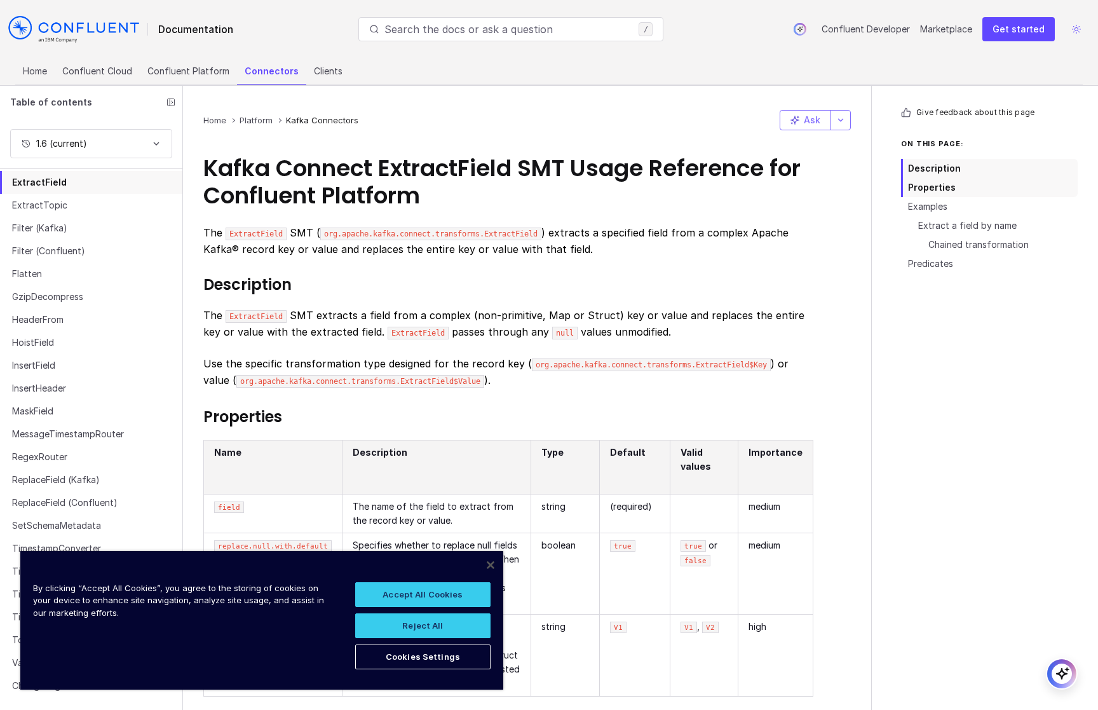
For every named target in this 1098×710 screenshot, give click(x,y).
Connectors (272, 70)
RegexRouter (39, 456)
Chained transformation (978, 244)
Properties (932, 187)
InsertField (33, 365)
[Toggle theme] (1076, 29)
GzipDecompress (47, 296)
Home (35, 70)
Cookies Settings (423, 657)
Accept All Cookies (423, 594)
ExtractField (39, 182)
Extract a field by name (967, 225)
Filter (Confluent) (48, 250)
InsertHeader (39, 388)
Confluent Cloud (97, 70)
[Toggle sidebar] (171, 102)
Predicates (930, 263)
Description (934, 168)
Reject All (422, 625)
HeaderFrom (38, 319)
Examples (927, 206)
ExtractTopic (39, 205)
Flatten (27, 273)
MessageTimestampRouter (68, 433)
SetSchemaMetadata (56, 525)
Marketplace (946, 29)
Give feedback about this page (975, 112)
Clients (328, 70)
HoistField (33, 342)
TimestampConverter (56, 548)
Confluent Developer (866, 29)
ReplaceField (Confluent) (65, 502)
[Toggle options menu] (840, 120)
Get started (1019, 29)
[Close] (490, 565)
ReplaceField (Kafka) (56, 479)
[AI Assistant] (800, 29)
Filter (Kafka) (39, 227)
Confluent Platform (188, 70)
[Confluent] (73, 29)
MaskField (32, 411)
